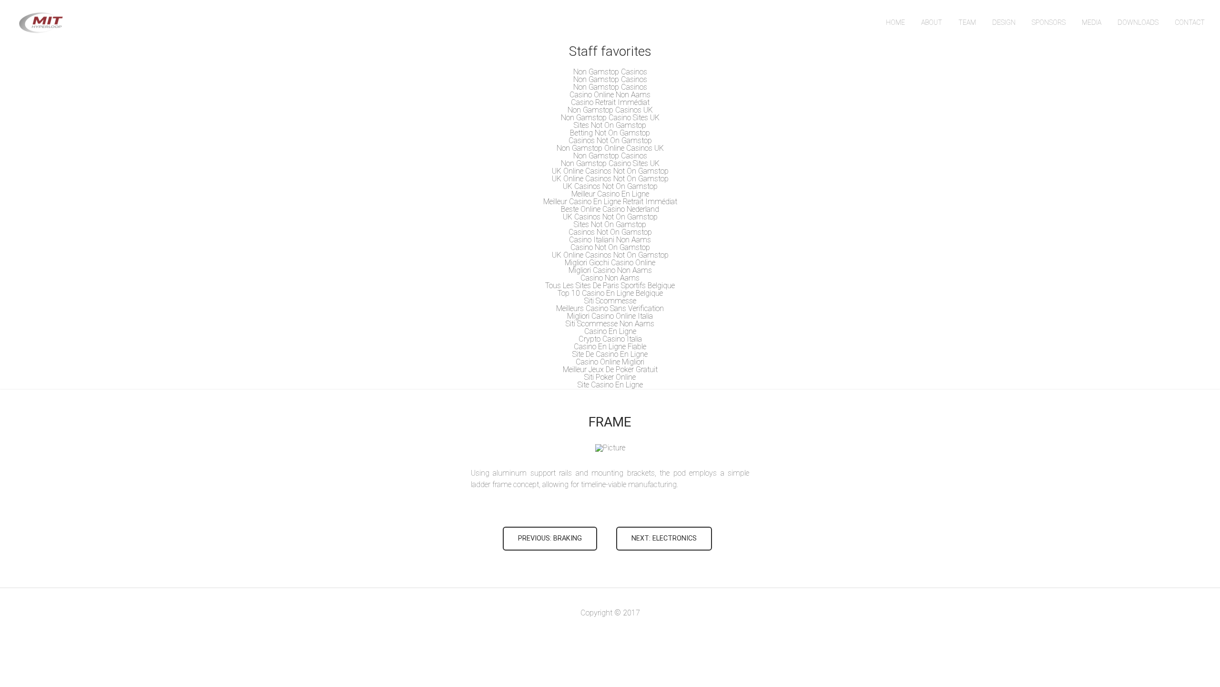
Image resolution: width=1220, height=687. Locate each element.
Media (1091, 22)
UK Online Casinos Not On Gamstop (610, 171)
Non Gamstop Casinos (610, 71)
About (931, 22)
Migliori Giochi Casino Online (610, 262)
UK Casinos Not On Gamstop (610, 186)
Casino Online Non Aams (610, 94)
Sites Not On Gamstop (610, 125)
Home (895, 22)
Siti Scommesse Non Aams (610, 323)
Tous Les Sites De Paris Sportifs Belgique (610, 285)
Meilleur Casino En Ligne (610, 193)
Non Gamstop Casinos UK (610, 109)
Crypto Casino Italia (610, 339)
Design (1004, 22)
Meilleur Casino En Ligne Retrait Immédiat (610, 201)
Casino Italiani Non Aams (610, 239)
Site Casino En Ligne (610, 384)
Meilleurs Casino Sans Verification (610, 308)
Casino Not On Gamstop (610, 247)
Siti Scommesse (610, 300)
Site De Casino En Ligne (610, 354)
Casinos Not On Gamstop (610, 140)
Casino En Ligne (610, 331)
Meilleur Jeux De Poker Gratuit (610, 369)
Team (967, 22)
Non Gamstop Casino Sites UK (610, 117)
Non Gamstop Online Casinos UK (610, 148)
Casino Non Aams (610, 277)
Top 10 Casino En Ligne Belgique (610, 293)
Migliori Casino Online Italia (610, 316)
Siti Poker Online (610, 377)
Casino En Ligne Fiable (610, 346)
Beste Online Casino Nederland (610, 209)
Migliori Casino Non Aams (610, 270)
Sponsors (1049, 22)
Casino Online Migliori (610, 361)
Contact (1190, 22)
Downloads (1138, 22)
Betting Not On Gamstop (610, 132)
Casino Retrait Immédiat (610, 102)
